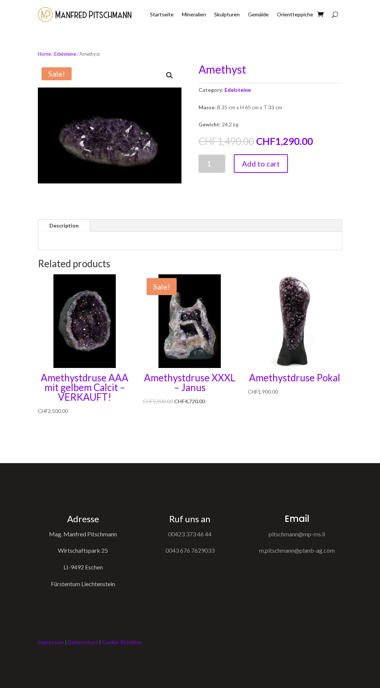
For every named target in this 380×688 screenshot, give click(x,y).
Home (44, 54)
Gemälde (258, 14)
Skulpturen (227, 14)
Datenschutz (83, 642)
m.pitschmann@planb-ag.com (297, 550)
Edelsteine (65, 54)
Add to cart (261, 163)
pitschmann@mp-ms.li (297, 533)
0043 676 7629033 (190, 550)
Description (64, 225)
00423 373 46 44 (190, 533)
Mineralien (194, 14)
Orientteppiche (295, 14)
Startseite (162, 14)
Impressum (51, 642)
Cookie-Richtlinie (122, 642)
